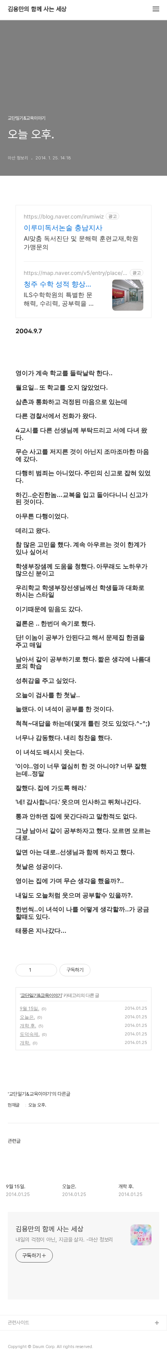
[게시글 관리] (48, 970)
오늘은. (27, 1017)
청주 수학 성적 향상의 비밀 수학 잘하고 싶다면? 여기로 (58, 284)
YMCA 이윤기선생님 (28, 1336)
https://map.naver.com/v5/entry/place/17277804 (74, 272)
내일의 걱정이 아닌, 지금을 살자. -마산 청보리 (64, 1239)
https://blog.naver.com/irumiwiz (64, 216)
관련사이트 (18, 1323)
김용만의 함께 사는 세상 (37, 9)
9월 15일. (29, 1008)
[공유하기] (38, 970)
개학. (25, 1043)
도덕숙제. (30, 1034)
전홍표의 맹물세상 (25, 1348)
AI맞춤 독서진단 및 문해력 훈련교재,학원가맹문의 (81, 242)
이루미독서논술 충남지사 (63, 228)
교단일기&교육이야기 (41, 995)
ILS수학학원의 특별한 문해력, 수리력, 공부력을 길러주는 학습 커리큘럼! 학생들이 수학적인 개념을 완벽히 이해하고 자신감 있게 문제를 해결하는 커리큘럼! (59, 299)
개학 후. (28, 1025)
